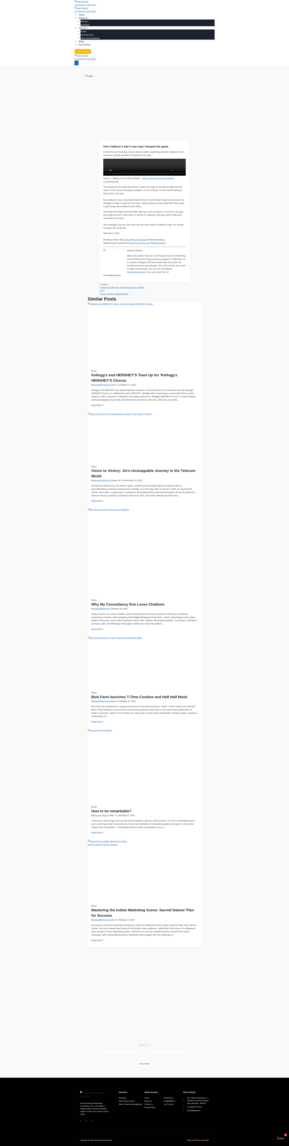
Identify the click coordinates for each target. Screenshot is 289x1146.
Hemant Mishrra (101, 480)
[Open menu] (76, 63)
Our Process (84, 44)
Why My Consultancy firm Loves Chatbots (127, 604)
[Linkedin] (86, 1121)
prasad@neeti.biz (102, 384)
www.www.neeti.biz (136, 272)
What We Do (84, 21)
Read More (97, 405)
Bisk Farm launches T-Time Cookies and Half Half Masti (139, 697)
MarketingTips (159, 243)
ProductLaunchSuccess (139, 243)
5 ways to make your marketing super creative (122, 286)
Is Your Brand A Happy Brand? (114, 292)
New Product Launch (86, 35)
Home (81, 14)
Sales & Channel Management (90, 38)
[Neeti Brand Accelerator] (144, 6)
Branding (83, 31)
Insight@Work (84, 25)
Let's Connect (82, 51)
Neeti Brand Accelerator (158, 259)
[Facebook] (81, 1121)
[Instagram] (91, 1121)
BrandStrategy (139, 239)
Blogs (81, 41)
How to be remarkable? (111, 811)
